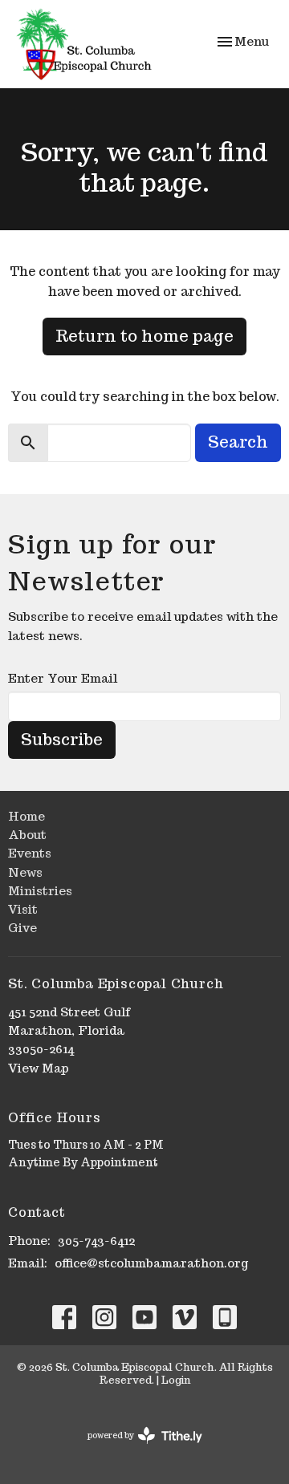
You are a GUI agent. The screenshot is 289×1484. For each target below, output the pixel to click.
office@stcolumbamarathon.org (151, 1263)
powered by (137, 1449)
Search (238, 442)
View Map (38, 1068)
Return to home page (144, 336)
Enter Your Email (62, 678)
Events (29, 853)
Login (175, 1380)
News (25, 872)
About (27, 834)
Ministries (40, 890)
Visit (23, 909)
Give (22, 927)
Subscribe (62, 739)
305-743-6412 (96, 1240)
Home (26, 816)
